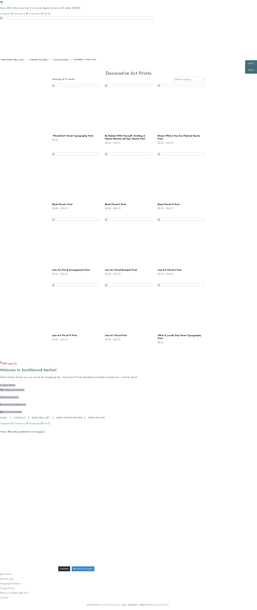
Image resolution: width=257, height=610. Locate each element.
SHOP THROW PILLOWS (69, 417)
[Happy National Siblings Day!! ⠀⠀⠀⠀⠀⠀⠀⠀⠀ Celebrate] (15, 479)
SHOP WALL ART (41, 417)
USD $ (249, 63)
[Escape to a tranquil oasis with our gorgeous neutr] (15, 543)
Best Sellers (6, 574)
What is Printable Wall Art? (14, 593)
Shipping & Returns (10, 583)
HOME (3, 417)
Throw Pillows (39, 59)
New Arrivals (7, 579)
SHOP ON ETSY (96, 417)
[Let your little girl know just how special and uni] (137, 467)
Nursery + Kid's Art (85, 59)
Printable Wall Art (12, 59)
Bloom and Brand (160, 605)
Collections (60, 59)
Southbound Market (110, 605)
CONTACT (19, 417)
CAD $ (249, 70)
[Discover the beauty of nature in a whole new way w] (76, 460)
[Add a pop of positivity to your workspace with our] (107, 470)
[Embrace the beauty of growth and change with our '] (46, 470)
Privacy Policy (7, 588)
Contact (4, 597)
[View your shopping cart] (1, 2)
